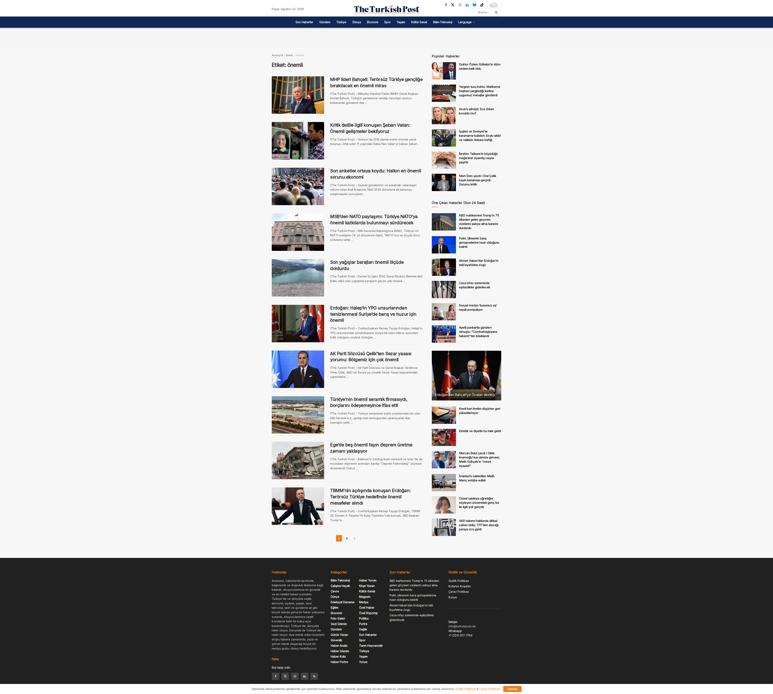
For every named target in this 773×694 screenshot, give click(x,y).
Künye (453, 597)
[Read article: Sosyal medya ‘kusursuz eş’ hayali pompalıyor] (444, 312)
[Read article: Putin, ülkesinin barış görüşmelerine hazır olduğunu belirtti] (444, 244)
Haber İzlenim (340, 651)
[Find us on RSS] (314, 676)
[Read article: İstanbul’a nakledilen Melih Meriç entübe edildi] (444, 482)
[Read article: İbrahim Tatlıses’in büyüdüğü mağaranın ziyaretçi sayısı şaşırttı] (444, 160)
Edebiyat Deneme (342, 602)
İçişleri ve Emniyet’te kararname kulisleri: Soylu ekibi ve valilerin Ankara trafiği (480, 135)
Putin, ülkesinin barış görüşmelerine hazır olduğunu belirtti (479, 242)
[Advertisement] (386, 37)
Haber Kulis (338, 656)
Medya (363, 602)
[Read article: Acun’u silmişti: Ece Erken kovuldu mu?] (444, 115)
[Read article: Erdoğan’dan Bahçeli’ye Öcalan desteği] (466, 375)
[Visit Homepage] (386, 9)
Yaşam (401, 22)
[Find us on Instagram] (460, 5)
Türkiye (341, 22)
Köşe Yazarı (367, 585)
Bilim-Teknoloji (442, 22)
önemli (300, 55)
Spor (387, 22)
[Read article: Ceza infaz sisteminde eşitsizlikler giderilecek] (444, 289)
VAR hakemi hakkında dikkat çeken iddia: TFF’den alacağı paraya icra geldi (478, 525)
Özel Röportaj (368, 613)
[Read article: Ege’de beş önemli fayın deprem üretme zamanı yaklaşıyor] (298, 460)
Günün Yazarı (339, 634)
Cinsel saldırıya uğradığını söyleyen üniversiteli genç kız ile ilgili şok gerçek (479, 502)
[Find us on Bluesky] (474, 5)
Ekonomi (372, 22)
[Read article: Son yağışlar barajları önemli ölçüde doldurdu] (298, 278)
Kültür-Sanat (419, 22)
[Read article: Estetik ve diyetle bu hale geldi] (444, 437)
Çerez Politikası (459, 591)
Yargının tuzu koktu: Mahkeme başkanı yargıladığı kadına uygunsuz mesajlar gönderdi (479, 91)
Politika (364, 618)
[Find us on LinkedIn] (467, 5)
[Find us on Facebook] (446, 5)
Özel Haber (366, 607)
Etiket (289, 55)
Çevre (335, 591)
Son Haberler (304, 22)
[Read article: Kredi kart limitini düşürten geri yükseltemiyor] (444, 415)
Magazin (364, 596)
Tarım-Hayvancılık (371, 645)
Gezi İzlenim (339, 624)
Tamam (512, 689)
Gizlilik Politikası (459, 580)
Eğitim (334, 607)
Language (465, 22)
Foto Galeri (338, 618)
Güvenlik (336, 640)
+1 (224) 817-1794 (460, 635)
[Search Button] (497, 12)
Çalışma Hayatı (340, 585)
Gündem (324, 22)
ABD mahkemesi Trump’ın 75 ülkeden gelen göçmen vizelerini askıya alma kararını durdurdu (414, 585)
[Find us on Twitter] (453, 5)
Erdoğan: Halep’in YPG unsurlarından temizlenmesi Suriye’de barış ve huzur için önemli (373, 314)
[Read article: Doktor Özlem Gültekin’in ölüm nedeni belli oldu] (444, 71)
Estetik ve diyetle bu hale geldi (480, 431)
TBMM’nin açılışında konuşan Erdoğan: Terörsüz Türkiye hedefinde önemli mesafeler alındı (370, 497)
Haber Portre (339, 662)
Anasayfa (277, 55)
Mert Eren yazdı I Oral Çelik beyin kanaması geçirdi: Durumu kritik (477, 180)
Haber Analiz (339, 645)
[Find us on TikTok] (482, 5)
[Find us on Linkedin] (304, 676)
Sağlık (363, 629)
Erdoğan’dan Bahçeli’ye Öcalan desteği (465, 395)
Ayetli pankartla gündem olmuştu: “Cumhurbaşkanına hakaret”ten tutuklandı (478, 332)
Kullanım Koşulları (460, 586)
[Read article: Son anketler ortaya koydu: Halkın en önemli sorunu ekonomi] (298, 186)
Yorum (363, 662)
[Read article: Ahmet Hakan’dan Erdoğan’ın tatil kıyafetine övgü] (444, 267)
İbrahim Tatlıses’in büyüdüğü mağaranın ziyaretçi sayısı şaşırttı (478, 158)
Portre (363, 624)
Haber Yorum (367, 580)
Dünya (356, 22)
